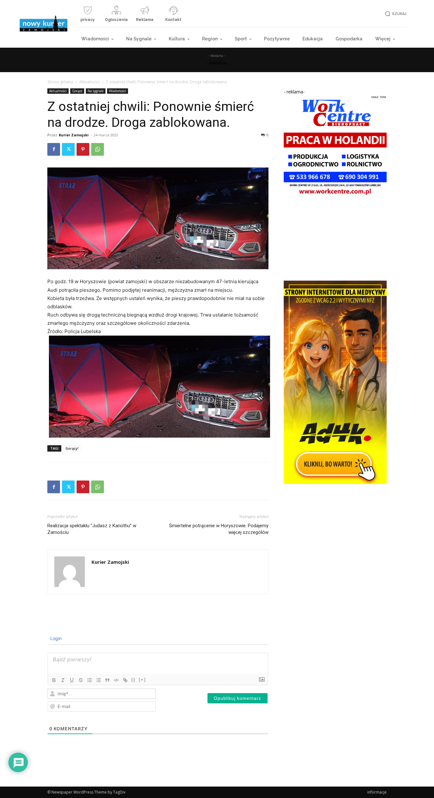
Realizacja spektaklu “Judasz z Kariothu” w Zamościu (91, 529)
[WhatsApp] (97, 149)
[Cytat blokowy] (107, 680)
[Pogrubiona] (54, 680)
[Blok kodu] (116, 680)
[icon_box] (87, 16)
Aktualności (89, 82)
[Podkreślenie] (71, 680)
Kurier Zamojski (74, 135)
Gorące (77, 91)
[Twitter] (68, 149)
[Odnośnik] (125, 680)
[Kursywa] (62, 680)
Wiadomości (117, 91)
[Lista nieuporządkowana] (98, 680)
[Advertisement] (335, 239)
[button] (394, 13)
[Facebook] (53, 149)
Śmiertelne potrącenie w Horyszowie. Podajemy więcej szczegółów (218, 529)
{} (133, 679)
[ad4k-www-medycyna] (335, 482)
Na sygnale (96, 91)
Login (55, 638)
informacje (377, 792)
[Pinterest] (83, 149)
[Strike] (80, 680)
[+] (142, 679)
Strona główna (60, 82)
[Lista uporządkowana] (89, 680)
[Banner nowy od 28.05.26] (335, 196)
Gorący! (71, 448)
